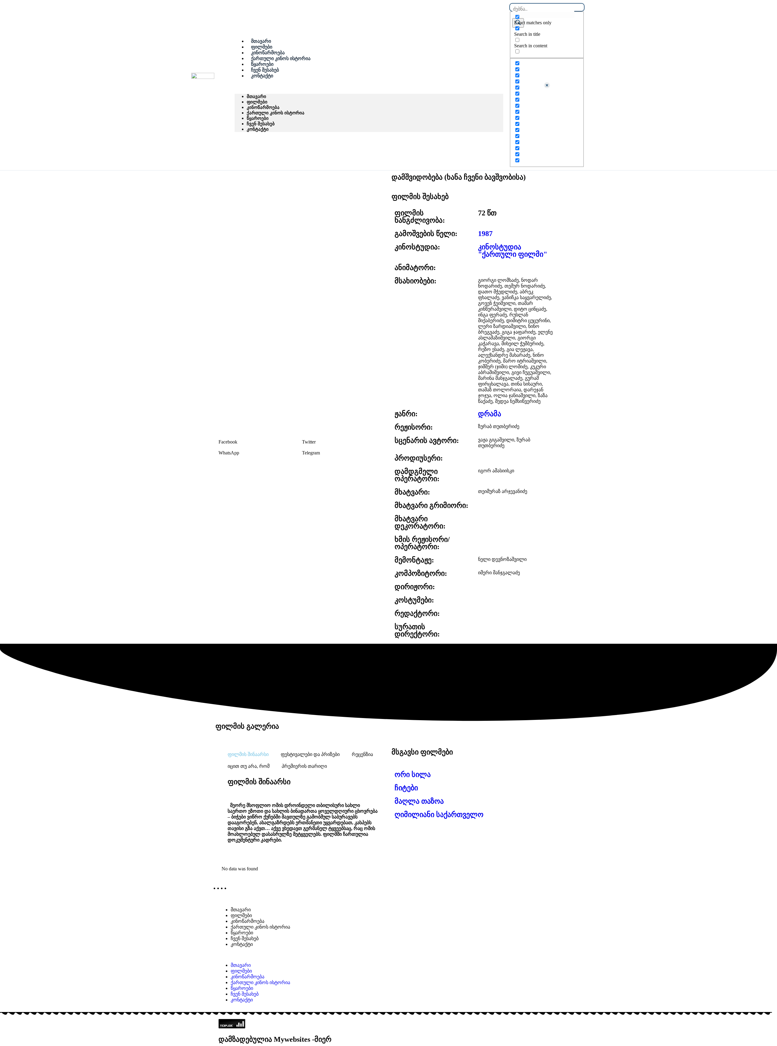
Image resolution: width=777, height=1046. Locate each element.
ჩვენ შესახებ (261, 123)
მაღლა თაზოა (419, 801)
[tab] (248, 754)
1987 (485, 234)
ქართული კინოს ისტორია (280, 58)
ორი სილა (413, 774)
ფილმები (257, 101)
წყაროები (258, 118)
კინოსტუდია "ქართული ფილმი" (512, 250)
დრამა (489, 414)
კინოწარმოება (263, 107)
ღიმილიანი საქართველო (439, 814)
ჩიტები (406, 788)
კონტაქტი (262, 75)
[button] (369, 86)
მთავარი (256, 96)
